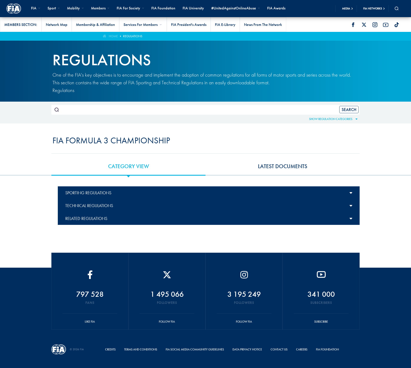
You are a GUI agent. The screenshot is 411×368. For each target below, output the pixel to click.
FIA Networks (372, 8)
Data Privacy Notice (247, 349)
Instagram (375, 25)
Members (98, 8)
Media (346, 8)
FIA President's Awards (188, 24)
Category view (128, 166)
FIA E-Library (225, 24)
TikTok (396, 25)
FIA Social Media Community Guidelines (195, 349)
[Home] (13, 8)
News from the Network (263, 24)
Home (113, 36)
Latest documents (282, 166)
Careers (301, 349)
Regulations (132, 36)
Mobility (73, 8)
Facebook (353, 25)
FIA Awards (276, 8)
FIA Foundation (163, 8)
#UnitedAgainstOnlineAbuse (233, 8)
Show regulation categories (330, 119)
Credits (110, 349)
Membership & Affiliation (95, 24)
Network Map (56, 24)
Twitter (364, 25)
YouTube (386, 25)
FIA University (193, 8)
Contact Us (279, 349)
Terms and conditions (140, 349)
